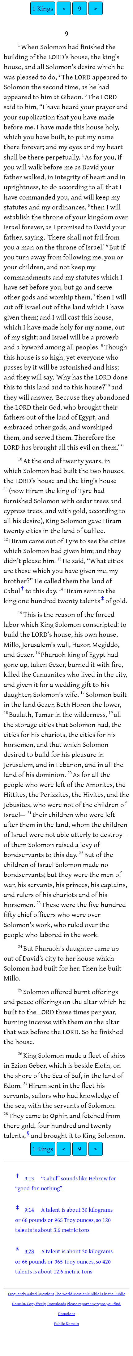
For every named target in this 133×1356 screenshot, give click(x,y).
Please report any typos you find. (94, 1303)
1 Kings (42, 8)
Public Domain (66, 1323)
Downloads (56, 1303)
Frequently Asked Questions (31, 1294)
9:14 (29, 1209)
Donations (66, 1313)
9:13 (29, 1178)
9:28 (29, 1251)
